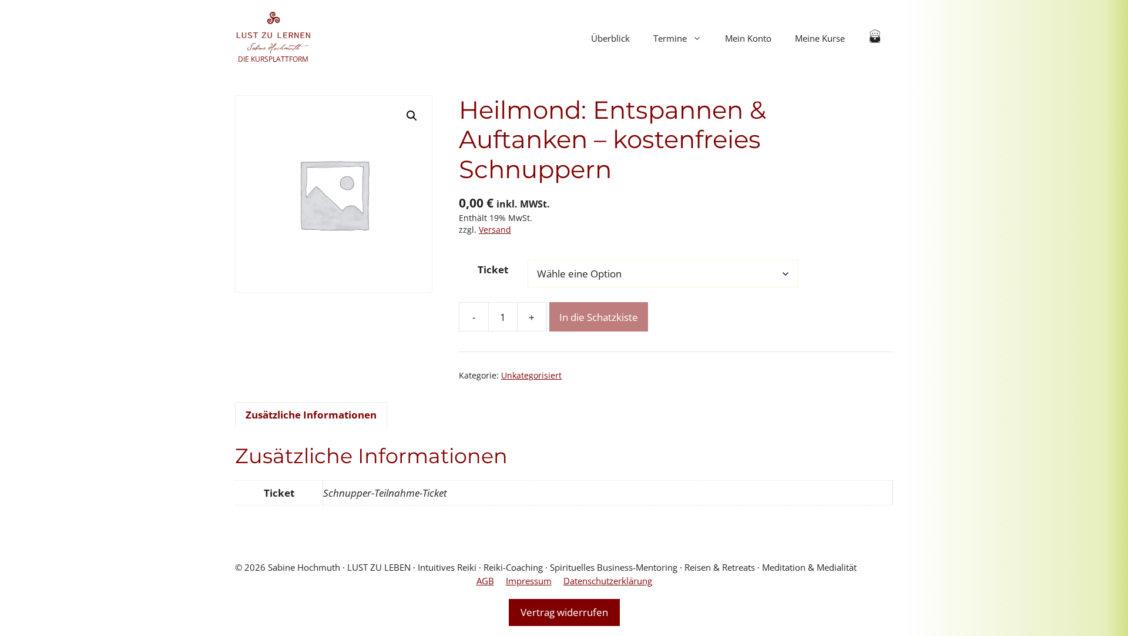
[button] (411, 115)
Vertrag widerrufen (564, 612)
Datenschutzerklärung (607, 581)
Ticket (493, 269)
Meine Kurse (820, 38)
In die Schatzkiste (598, 317)
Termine (670, 38)
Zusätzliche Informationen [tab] (311, 414)
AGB (485, 581)
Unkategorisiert (531, 375)
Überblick (610, 38)
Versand (495, 229)
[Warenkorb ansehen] (875, 38)
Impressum (529, 581)
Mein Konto (748, 38)
